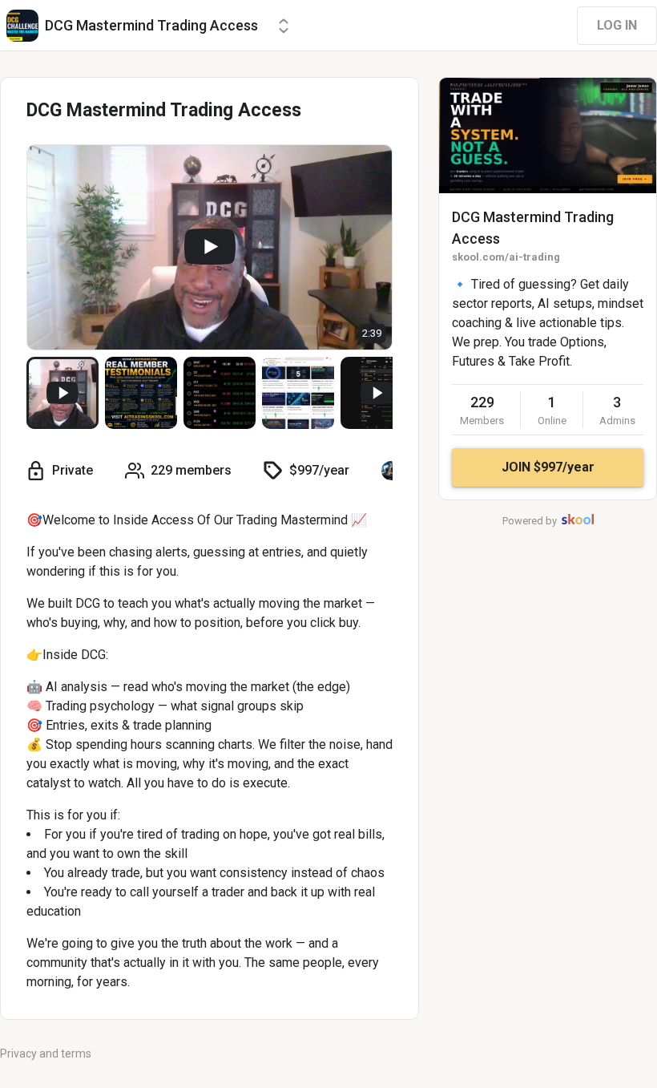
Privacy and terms (45, 1053)
